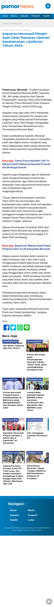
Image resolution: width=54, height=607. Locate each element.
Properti (36, 16)
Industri (24, 16)
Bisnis (14, 16)
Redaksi (20, 530)
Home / (5, 23)
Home (5, 16)
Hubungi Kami (36, 530)
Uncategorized (15, 23)
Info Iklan (26, 530)
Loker (31, 520)
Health (46, 16)
